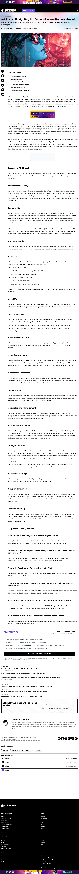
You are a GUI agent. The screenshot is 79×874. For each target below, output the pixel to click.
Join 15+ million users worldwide (40, 654)
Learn (2, 16)
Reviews (3, 838)
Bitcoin (42, 824)
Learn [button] (55, 10)
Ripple (6, 684)
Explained (8, 16)
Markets (43, 836)
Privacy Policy (64, 708)
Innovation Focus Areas (18, 82)
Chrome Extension (45, 855)
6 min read (18, 28)
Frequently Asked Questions (20, 90)
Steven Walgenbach (7, 28)
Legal (42, 844)
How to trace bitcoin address (48, 859)
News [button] (37, 10)
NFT (42, 822)
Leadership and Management (20, 84)
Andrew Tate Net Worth (47, 861)
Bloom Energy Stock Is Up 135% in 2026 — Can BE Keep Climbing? (19, 669)
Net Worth (3, 846)
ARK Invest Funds (16, 79)
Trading (3, 861)
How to (3, 857)
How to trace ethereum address (49, 866)
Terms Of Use (4, 822)
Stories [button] (43, 10)
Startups (43, 842)
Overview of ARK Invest (18, 76)
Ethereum (43, 826)
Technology (44, 818)
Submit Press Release (6, 824)
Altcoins (43, 828)
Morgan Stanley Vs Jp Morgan (48, 868)
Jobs (2, 842)
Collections (72, 10)
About (2, 816)
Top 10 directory (5, 844)
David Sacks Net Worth (46, 864)
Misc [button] (50, 10)
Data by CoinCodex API (7, 848)
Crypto (6, 689)
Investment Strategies (18, 87)
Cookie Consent (5, 828)
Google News (4, 826)
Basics (2, 855)
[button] (64, 10)
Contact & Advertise (6, 818)
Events (3, 840)
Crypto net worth (45, 857)
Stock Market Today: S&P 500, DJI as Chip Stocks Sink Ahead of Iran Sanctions (23, 673)
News (2, 684)
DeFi (42, 820)
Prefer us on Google (72, 28)
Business (43, 816)
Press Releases (64, 10)
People (42, 838)
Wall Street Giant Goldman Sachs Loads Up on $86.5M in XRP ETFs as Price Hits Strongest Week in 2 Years (30, 677)
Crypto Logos (4, 836)
